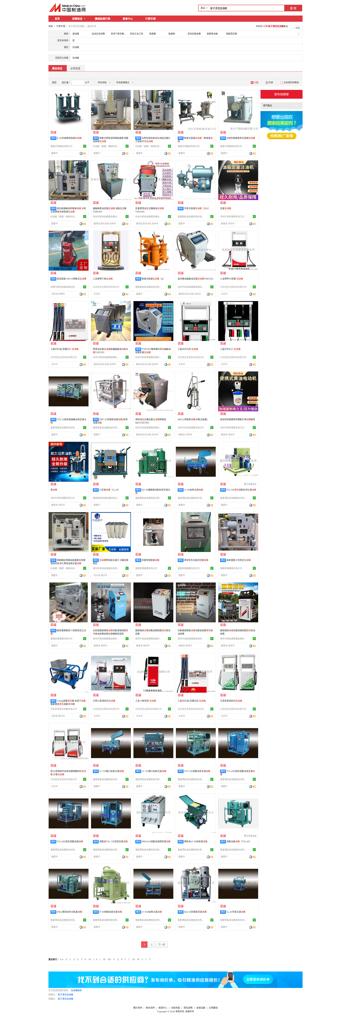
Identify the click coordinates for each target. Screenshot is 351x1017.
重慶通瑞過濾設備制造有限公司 (106, 498)
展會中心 (128, 18)
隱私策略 (188, 1007)
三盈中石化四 (188, 349)
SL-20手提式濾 (236, 911)
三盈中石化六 (230, 349)
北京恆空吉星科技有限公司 (106, 287)
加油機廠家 (76, 990)
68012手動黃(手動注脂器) (192, 419)
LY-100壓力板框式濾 (111, 771)
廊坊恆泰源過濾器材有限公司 (106, 568)
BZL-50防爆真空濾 (195, 911)
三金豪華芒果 (103, 278)
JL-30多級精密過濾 (69, 138)
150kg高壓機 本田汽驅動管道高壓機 (68, 702)
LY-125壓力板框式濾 (154, 771)
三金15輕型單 (145, 700)
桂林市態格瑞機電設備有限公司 (106, 216)
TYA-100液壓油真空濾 (197, 771)
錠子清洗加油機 (65, 994)
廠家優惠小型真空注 (239, 560)
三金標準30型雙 (231, 278)
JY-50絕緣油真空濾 (110, 911)
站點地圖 (175, 1007)
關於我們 (137, 1007)
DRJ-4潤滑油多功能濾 (69, 911)
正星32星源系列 (104, 700)
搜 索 (293, 8)
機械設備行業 (102, 18)
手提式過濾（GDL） (197, 208)
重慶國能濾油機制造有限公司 (191, 216)
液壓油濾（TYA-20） (239, 841)
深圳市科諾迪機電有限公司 (191, 427)
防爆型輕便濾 (150, 560)
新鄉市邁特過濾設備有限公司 (64, 287)
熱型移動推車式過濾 (241, 138)
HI (90, 959)
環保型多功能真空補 (196, 560)
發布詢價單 (281, 94)
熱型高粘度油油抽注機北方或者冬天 (152, 139)
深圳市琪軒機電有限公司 (232, 216)
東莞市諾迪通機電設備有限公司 (106, 638)
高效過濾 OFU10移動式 (71, 278)
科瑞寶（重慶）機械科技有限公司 (106, 146)
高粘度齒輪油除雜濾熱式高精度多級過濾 (68, 210)
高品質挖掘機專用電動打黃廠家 (237, 419)
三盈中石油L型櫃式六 (64, 349)
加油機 (75, 57)
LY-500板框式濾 (152, 911)
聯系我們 (150, 1007)
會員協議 (200, 1007)
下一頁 (161, 944)
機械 (53, 138)
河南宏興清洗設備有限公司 (63, 709)
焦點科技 (180, 1011)
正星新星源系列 (231, 700)
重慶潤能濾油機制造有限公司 (64, 427)
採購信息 (77, 18)
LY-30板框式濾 (193, 489)
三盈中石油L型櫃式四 (192, 700)
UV (133, 959)
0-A (61, 959)
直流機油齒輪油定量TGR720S (195, 278)
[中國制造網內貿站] (67, 7)
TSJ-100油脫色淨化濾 (241, 489)
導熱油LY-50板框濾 (195, 841)
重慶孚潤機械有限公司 (61, 146)
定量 (225, 208)
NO (109, 959)
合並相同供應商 (291, 82)
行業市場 (150, 18)
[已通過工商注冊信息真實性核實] (84, 146)
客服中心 (162, 1007)
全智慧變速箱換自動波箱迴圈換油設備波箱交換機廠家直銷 (110, 632)
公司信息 (75, 68)
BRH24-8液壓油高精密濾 (156, 841)
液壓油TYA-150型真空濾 (113, 841)
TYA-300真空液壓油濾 (70, 841)
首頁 (57, 18)
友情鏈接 (213, 1007)
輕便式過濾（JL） (153, 278)
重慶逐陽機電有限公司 (146, 568)
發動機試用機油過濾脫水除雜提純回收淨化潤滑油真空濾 (67, 562)
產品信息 (57, 68)
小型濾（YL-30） (109, 489)
